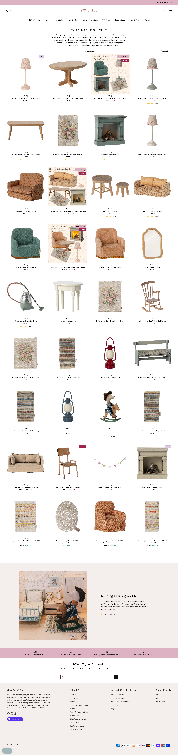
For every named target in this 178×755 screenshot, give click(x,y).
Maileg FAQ (115, 705)
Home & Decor (119, 20)
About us (73, 695)
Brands (147, 20)
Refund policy (75, 716)
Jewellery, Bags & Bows (89, 20)
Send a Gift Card (76, 722)
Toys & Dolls (58, 20)
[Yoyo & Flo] (89, 11)
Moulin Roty (160, 702)
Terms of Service (76, 729)
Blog (112, 709)
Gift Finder (106, 20)
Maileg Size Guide (117, 698)
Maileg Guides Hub (118, 695)
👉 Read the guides (108, 614)
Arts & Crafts (72, 20)
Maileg (47, 20)
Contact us (74, 698)
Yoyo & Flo (15, 745)
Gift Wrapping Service (78, 719)
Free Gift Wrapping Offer (79, 712)
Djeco (158, 698)
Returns (73, 709)
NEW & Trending (34, 20)
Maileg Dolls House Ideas (120, 702)
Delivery (72, 702)
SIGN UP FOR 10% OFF (89, 2)
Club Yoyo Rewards (77, 726)
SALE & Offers (135, 20)
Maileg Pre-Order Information (80, 705)
